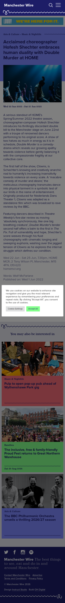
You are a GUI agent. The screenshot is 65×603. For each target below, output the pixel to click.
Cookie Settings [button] (15, 308)
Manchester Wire (19, 5)
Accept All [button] (33, 308)
